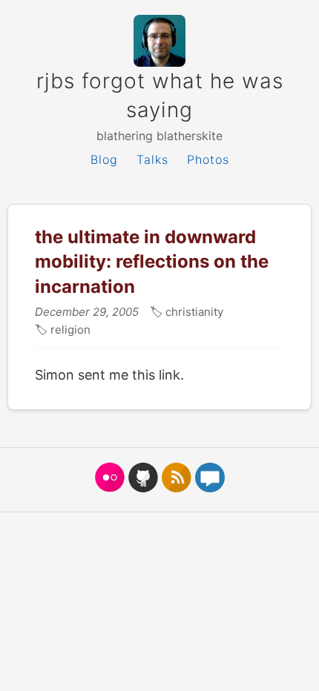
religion (69, 330)
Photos (208, 159)
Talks (152, 159)
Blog (104, 159)
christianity (192, 312)
